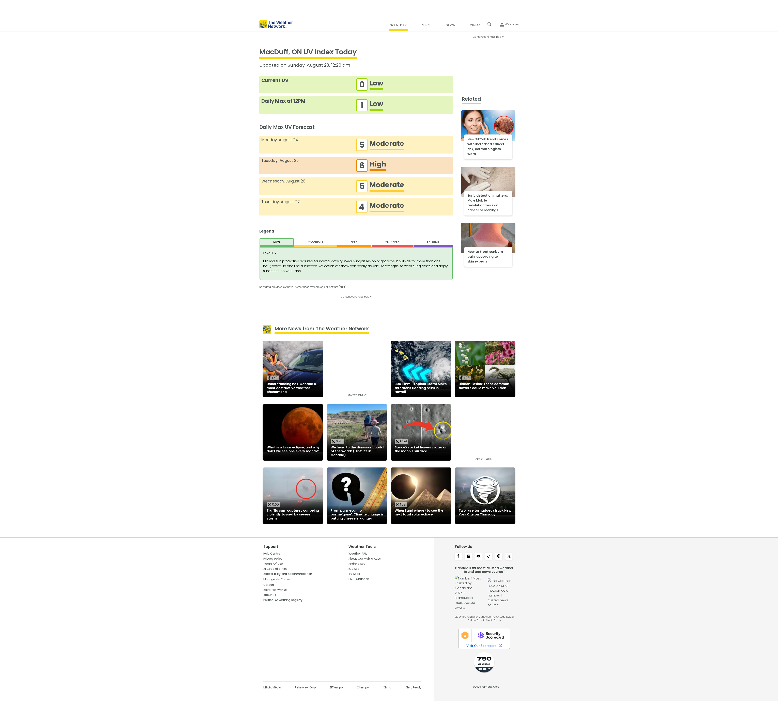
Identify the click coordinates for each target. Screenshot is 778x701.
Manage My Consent (278, 579)
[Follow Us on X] (509, 557)
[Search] (489, 24)
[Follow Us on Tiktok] (489, 557)
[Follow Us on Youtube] (478, 557)
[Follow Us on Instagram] (468, 557)
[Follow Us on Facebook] (458, 557)
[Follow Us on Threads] (499, 557)
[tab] (276, 242)
